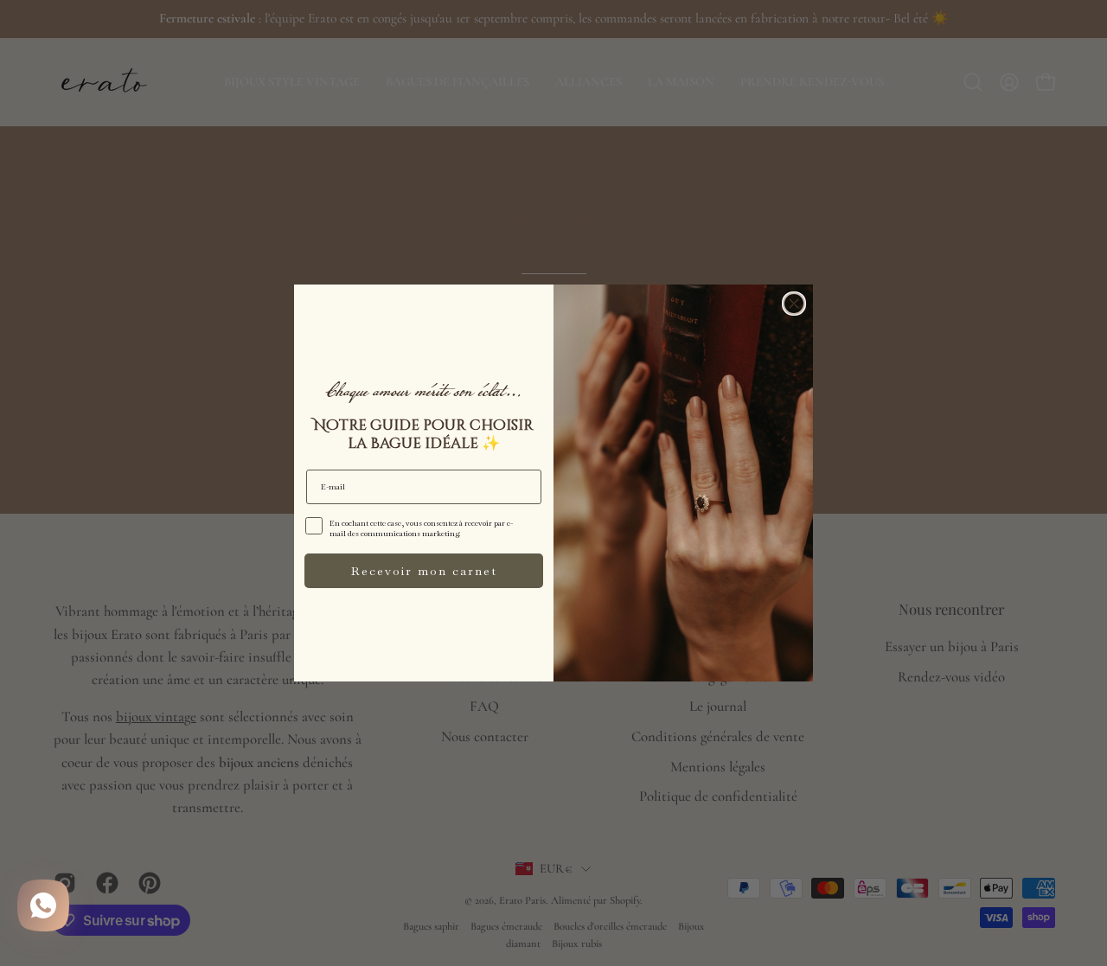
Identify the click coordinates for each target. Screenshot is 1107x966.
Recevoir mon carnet (424, 571)
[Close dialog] (794, 303)
